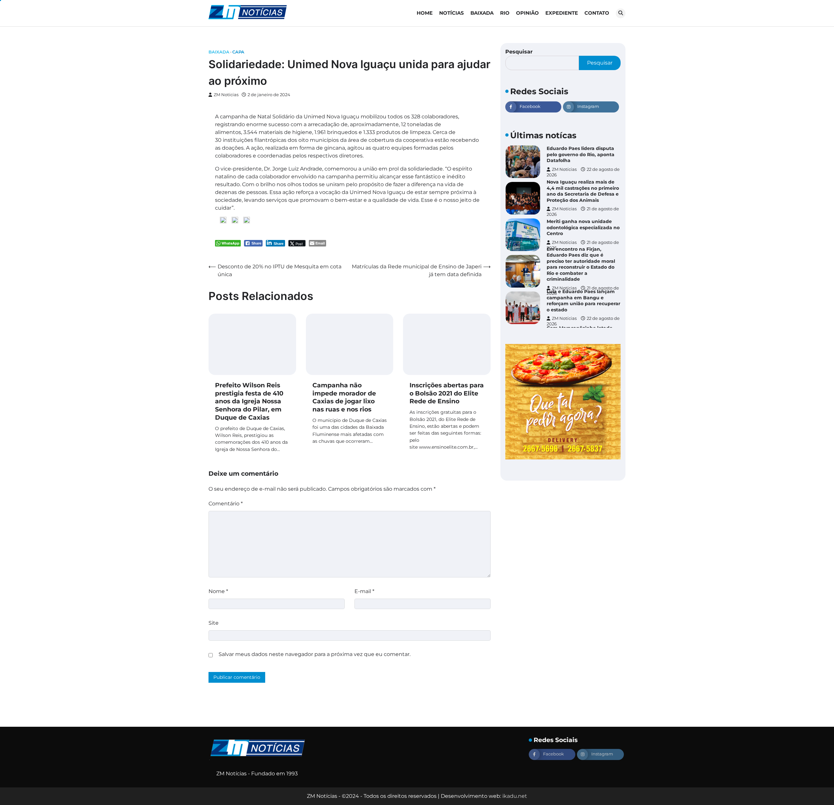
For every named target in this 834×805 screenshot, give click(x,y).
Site (213, 623)
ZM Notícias (226, 94)
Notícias (451, 13)
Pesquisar (519, 52)
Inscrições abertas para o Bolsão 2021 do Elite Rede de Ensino (447, 393)
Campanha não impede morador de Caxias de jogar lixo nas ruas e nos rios (344, 397)
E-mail (364, 591)
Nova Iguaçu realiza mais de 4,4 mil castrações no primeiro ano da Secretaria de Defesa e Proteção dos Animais (583, 191)
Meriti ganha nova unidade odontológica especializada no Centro (583, 227)
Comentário (225, 503)
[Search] (621, 13)
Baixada (482, 13)
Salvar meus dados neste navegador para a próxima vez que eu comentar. (314, 654)
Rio (505, 13)
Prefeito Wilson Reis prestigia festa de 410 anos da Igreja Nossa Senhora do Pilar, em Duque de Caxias (249, 401)
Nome (218, 591)
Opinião (527, 13)
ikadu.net (514, 796)
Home (425, 13)
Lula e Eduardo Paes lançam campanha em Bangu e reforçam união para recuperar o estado (583, 301)
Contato (596, 13)
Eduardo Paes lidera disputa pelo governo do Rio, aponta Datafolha (580, 154)
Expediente (561, 13)
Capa (238, 52)
